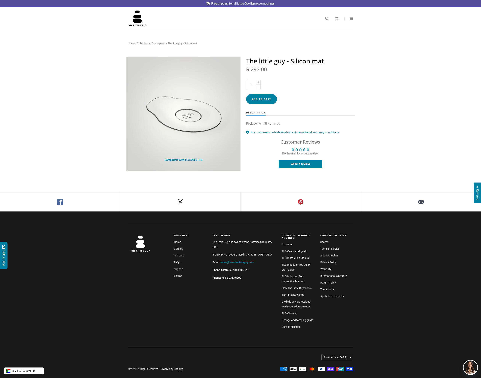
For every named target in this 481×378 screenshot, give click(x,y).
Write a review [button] (300, 164)
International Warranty (333, 275)
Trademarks (327, 289)
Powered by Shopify (171, 368)
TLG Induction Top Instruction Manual (293, 279)
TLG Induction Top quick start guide (296, 267)
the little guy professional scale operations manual (296, 304)
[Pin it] (301, 201)
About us (287, 244)
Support (178, 269)
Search (178, 275)
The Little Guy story (293, 294)
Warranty (325, 269)
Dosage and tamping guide (297, 320)
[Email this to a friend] (421, 201)
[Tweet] (180, 201)
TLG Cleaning (289, 313)
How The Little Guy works (297, 288)
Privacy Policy (328, 262)
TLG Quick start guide (294, 251)
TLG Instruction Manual (295, 257)
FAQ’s (177, 262)
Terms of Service (329, 248)
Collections (143, 43)
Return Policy (328, 282)
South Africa (336, 357)
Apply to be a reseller (332, 296)
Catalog (178, 248)
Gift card (179, 255)
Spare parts (159, 43)
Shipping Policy (329, 255)
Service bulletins (291, 326)
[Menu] (348, 19)
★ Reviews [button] (477, 193)
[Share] (60, 201)
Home (131, 43)
